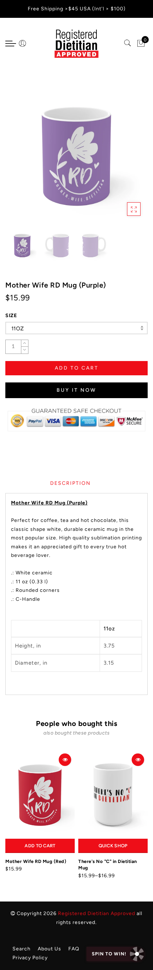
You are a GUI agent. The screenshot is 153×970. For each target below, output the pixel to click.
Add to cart (40, 845)
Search (21, 949)
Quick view (65, 759)
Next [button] (125, 159)
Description (70, 483)
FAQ (73, 949)
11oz (17, 328)
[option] (76, 155)
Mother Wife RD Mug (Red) (35, 861)
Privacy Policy (30, 958)
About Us (49, 949)
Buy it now (76, 390)
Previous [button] (18, 159)
